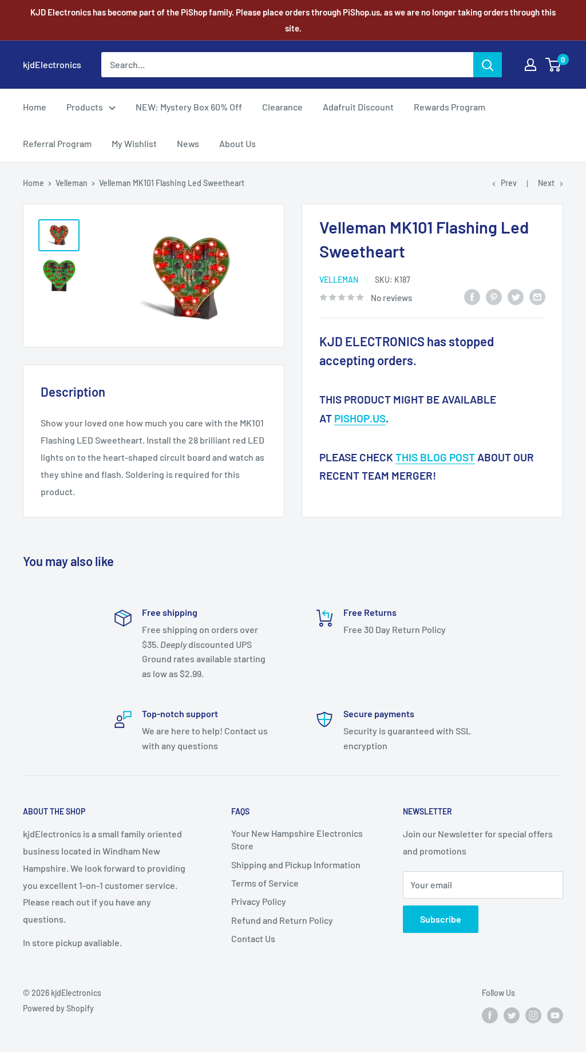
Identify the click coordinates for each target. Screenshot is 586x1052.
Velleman (72, 183)
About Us (237, 143)
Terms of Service (265, 882)
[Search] (487, 64)
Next (546, 183)
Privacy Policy (258, 901)
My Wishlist (134, 143)
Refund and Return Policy (282, 920)
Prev (509, 183)
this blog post (435, 457)
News (188, 143)
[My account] (530, 64)
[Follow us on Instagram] (533, 1015)
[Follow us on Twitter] (512, 1015)
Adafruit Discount (358, 106)
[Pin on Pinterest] (494, 296)
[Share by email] (537, 296)
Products (84, 106)
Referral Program (57, 143)
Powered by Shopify (58, 1008)
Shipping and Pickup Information (296, 864)
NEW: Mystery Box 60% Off (189, 106)
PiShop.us (360, 418)
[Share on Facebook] (472, 296)
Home (34, 106)
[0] (554, 65)
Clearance (282, 106)
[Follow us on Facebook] (490, 1015)
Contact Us (253, 938)
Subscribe (440, 918)
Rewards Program (449, 106)
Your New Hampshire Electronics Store (297, 839)
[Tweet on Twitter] (516, 296)
